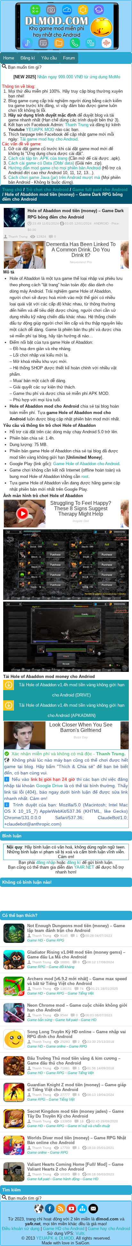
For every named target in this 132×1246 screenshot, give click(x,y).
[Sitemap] (82, 1212)
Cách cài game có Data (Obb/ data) (41, 163)
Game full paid (66, 1020)
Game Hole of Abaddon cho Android (86, 463)
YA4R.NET (84, 867)
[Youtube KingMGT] (71, 1212)
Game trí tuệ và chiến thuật (89, 1126)
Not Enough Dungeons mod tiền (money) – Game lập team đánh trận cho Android (76, 928)
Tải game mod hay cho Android (49, 139)
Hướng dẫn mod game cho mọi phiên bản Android (54, 167)
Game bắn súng (40, 1020)
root (84, 476)
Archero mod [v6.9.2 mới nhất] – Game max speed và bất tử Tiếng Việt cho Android (77, 981)
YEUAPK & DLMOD (55, 1238)
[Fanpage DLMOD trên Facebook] (49, 1212)
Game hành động (66, 1179)
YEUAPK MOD (40, 129)
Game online (56, 1046)
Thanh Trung (76, 124)
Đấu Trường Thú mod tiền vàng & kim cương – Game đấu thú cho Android (73, 1060)
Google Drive (49, 785)
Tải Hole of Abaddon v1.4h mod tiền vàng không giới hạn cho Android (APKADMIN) (71, 710)
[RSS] (60, 1212)
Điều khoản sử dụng (20, 1228)
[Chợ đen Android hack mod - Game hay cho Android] (39, 1212)
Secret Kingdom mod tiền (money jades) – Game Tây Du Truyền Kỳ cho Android (75, 1114)
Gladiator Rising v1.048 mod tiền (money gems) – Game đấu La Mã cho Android (76, 954)
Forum (69, 58)
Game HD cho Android (63, 1228)
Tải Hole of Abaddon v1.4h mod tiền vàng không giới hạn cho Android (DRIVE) (71, 689)
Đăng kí (28, 58)
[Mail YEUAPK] (93, 1212)
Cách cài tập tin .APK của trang (37, 158)
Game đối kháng (61, 967)
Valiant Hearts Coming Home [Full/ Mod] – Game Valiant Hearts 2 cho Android (75, 1167)
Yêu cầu (49, 58)
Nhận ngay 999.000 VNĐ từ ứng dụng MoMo (78, 76)
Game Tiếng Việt (81, 993)
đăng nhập (45, 862)
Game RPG (55, 940)
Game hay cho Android (109, 1228)
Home (8, 58)
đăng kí (74, 862)
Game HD (35, 940)
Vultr (80, 1233)
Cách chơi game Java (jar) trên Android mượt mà (54, 177)
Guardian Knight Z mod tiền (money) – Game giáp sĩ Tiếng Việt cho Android (76, 1087)
